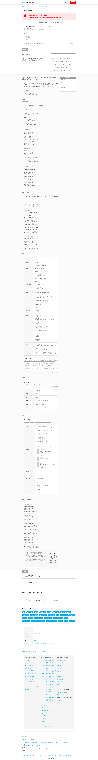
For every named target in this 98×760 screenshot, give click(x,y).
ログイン (66, 2)
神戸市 (55, 686)
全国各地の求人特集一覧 (61, 694)
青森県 (47, 660)
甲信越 (43, 673)
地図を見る (39, 486)
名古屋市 (53, 681)
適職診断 (36, 742)
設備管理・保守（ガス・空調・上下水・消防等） (65, 5)
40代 (24, 612)
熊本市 (53, 700)
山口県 (50, 689)
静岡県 (50, 678)
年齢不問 (36, 612)
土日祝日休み (72, 620)
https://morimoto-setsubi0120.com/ (42, 407)
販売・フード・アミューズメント (31, 663)
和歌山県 (53, 684)
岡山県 (53, 688)
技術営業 (24, 618)
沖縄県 (50, 699)
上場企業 (43, 723)
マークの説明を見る (55, 372)
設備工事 (36, 640)
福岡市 (50, 700)
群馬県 (53, 665)
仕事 (39, 742)
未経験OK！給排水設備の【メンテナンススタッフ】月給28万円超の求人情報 (36, 6)
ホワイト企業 (29, 612)
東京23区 (54, 670)
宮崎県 (53, 697)
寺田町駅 (44, 636)
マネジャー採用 (44, 724)
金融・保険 (59, 676)
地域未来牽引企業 (34, 615)
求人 (26, 745)
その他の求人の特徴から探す (46, 726)
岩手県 (50, 660)
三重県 (47, 679)
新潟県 (47, 673)
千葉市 (51, 670)
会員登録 (72, 2)
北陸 (42, 676)
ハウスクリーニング (38, 618)
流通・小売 (59, 671)
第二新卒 (61, 620)
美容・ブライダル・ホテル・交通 (31, 665)
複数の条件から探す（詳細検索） (62, 692)
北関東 (43, 665)
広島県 (47, 689)
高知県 (47, 694)
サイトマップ (37, 755)
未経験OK (43, 721)
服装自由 (47, 643)
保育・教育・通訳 (28, 668)
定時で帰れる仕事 (26, 620)
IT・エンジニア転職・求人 (27, 748)
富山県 (47, 676)
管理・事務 (27, 662)
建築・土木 (27, 678)
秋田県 (47, 662)
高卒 (58, 703)
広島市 (50, 691)
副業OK (43, 713)
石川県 (50, 676)
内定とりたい (55, 612)
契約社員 (27, 689)
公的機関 (58, 684)
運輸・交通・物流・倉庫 (61, 681)
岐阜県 (47, 678)
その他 (58, 686)
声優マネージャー (48, 618)
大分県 (50, 697)
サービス (58, 668)
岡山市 (47, 691)
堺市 (52, 686)
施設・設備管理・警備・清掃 (53, 5)
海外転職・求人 (50, 748)
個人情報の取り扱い (30, 755)
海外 (42, 702)
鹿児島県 (47, 699)
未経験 (66, 620)
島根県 (50, 688)
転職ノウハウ (48, 742)
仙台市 (47, 663)
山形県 (50, 662)
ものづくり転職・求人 (35, 748)
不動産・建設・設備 (60, 679)
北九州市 (47, 700)
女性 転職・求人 (43, 748)
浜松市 (50, 681)
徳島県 (47, 692)
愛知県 (53, 678)
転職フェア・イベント (55, 742)
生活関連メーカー (60, 665)
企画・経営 (27, 660)
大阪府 (35, 633)
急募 (40, 643)
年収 (32, 742)
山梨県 (50, 673)
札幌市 (47, 659)
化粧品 (66, 618)
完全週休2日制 (44, 715)
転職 (23, 745)
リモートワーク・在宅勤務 (52, 620)
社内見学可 (44, 643)
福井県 (53, 676)
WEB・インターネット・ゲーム (31, 673)
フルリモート (71, 615)
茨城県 (47, 665)
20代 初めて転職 (64, 615)
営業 (26, 659)
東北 (42, 660)
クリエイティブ (28, 671)
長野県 (53, 673)
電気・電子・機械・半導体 (30, 676)
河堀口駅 (41, 636)
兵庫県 (47, 684)
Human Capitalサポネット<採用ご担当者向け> (65, 755)
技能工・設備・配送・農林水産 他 (43, 5)
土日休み (58, 700)
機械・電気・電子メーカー (61, 660)
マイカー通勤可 (44, 720)
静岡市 (47, 681)
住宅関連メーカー (60, 663)
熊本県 (47, 697)
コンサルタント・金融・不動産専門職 (31, 670)
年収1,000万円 (43, 612)
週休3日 (49, 612)
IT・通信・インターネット (61, 659)
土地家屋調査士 (52, 615)
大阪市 (38, 633)
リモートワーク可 (44, 712)
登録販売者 (31, 618)
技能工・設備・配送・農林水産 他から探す (32, 5)
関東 (58, 615)
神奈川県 (47, 668)
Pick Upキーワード (31, 745)
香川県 (50, 692)
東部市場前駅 (36, 636)
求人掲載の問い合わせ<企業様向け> (50, 755)
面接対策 (43, 742)
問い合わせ (42, 755)
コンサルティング (60, 678)
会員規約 (24, 755)
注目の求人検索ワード (36, 620)
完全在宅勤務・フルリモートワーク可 (47, 710)
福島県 (53, 662)
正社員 (43, 620)
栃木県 (50, 665)
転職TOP (23, 5)
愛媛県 (53, 692)
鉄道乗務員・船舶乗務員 (58, 618)
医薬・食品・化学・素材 (29, 679)
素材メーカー (59, 662)
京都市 (47, 686)
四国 (42, 692)
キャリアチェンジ (43, 615)
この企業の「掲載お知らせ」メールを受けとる (49, 22)
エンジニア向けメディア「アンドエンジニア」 (67, 742)
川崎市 (50, 671)
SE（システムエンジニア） (65, 612)
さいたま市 (47, 670)
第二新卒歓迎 (36, 643)
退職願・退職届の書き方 (26, 742)
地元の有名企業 (26, 615)
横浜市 (47, 671)
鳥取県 (47, 688)
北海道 (43, 659)
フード (58, 673)
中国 (42, 688)
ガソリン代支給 (52, 643)
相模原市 (53, 671)
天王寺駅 (48, 636)
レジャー (58, 670)
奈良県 (50, 684)
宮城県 (53, 660)
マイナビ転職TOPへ (26, 736)
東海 (42, 678)
